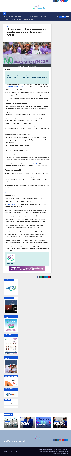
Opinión (13, 19)
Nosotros (10, 13)
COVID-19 (35, 163)
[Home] (4, 13)
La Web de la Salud (14, 441)
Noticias (19, 19)
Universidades (19, 16)
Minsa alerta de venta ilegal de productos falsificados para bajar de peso (11, 423)
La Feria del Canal (41, 424)
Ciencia (11, 16)
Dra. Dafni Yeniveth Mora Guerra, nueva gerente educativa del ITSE (26, 423)
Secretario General (12, 204)
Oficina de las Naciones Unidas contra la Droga (18, 86)
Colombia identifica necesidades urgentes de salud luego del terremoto (59, 423)
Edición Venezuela (28, 19)
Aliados (17, 13)
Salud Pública (43, 16)
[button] (57, 16)
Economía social (26, 13)
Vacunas (6, 19)
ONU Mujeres (29, 109)
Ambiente (43, 13)
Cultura (50, 13)
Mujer (5, 16)
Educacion (35, 13)
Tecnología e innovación (31, 16)
